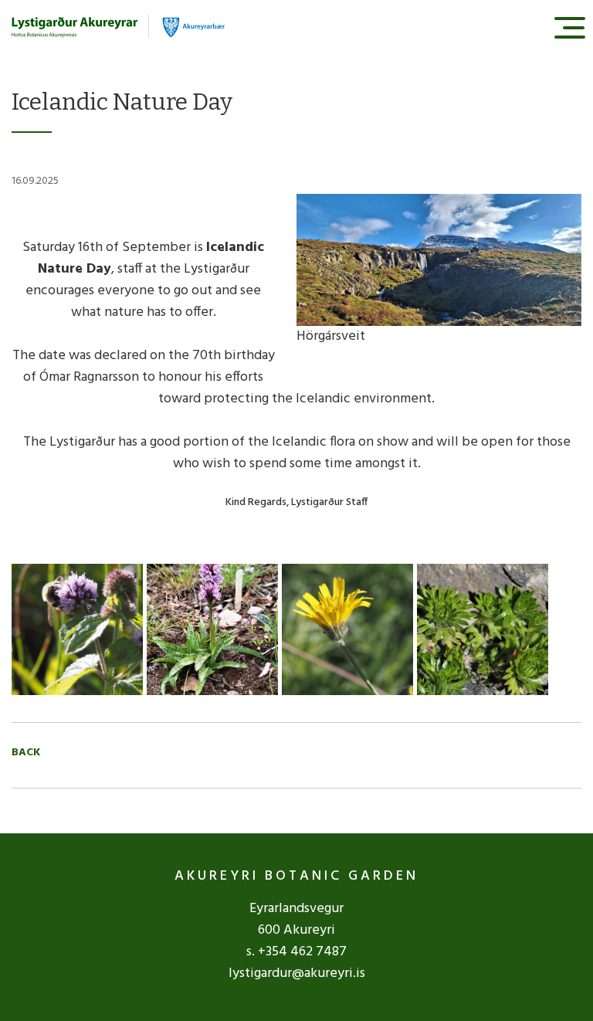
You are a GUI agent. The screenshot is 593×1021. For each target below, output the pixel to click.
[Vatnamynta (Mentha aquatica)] (77, 630)
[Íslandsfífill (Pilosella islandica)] (347, 630)
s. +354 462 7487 (296, 952)
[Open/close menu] (569, 27)
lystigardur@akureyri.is (297, 973)
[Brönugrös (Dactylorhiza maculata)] (212, 630)
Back (26, 753)
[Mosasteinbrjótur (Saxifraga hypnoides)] (482, 630)
